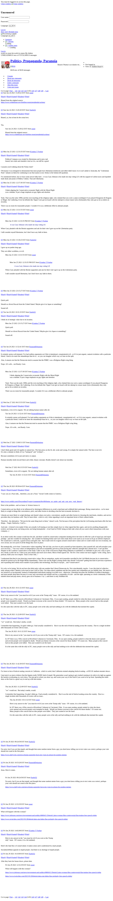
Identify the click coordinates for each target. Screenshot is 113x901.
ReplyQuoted (12, 97)
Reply (3, 97)
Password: (4, 21)
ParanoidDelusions (35, 347)
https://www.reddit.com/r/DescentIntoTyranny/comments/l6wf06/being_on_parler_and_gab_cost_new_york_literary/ (41, 501)
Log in (3, 30)
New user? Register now (9, 32)
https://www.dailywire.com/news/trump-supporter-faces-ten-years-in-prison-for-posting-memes (34, 755)
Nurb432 (32, 110)
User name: (5, 17)
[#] (2, 93)
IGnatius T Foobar (36, 152)
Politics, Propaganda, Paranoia (33, 61)
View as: (88, 66)
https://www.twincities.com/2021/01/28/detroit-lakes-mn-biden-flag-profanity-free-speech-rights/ (34, 819)
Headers (21, 97)
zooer (31, 93)
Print (27, 97)
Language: (4, 26)
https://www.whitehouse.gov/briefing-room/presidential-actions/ (23, 102)
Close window (6, 4)
